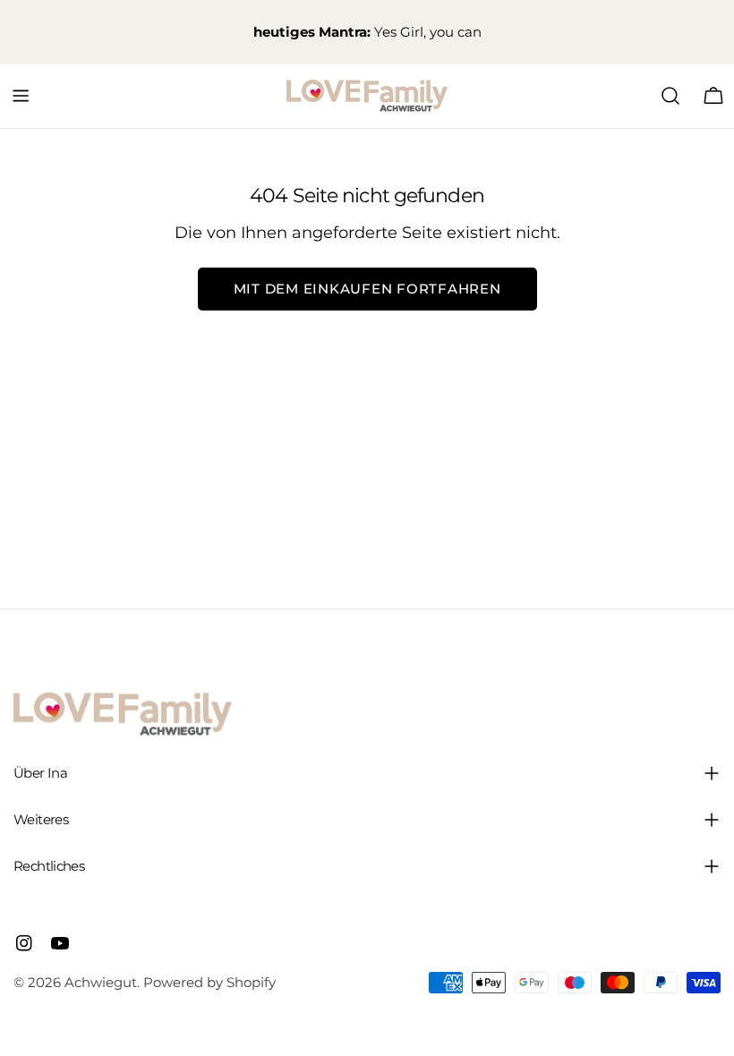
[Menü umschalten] (20, 96)
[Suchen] (670, 96)
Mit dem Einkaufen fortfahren (367, 288)
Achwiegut (100, 982)
